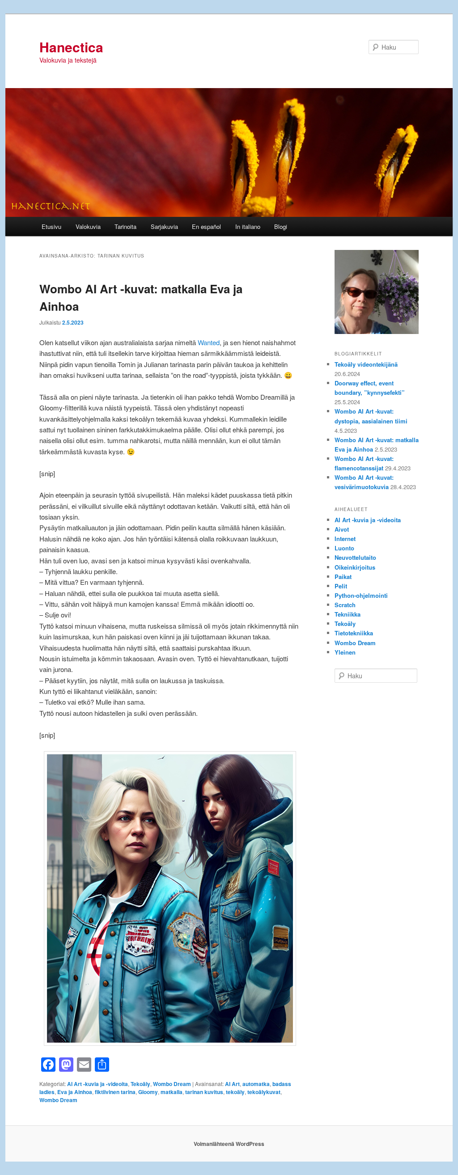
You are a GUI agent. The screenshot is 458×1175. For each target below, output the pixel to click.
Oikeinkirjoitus (355, 567)
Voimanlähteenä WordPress (229, 1144)
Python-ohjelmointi (361, 595)
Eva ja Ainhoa (74, 1092)
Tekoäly (140, 1084)
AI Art (232, 1084)
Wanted (209, 342)
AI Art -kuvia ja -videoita (97, 1084)
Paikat (343, 576)
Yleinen (345, 652)
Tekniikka (347, 614)
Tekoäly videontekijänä (366, 364)
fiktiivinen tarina (115, 1092)
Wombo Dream (172, 1084)
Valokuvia (88, 226)
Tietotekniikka (354, 633)
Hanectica (71, 46)
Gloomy (148, 1092)
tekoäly (235, 1092)
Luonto (344, 548)
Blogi (280, 226)
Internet (345, 538)
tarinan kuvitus (204, 1092)
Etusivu (51, 226)
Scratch (345, 604)
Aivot (342, 529)
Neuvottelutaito (355, 557)
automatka (256, 1084)
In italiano (247, 226)
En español (206, 226)
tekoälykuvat (263, 1092)
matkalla (171, 1092)
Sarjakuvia (164, 226)
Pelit (341, 586)
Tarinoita (125, 226)
